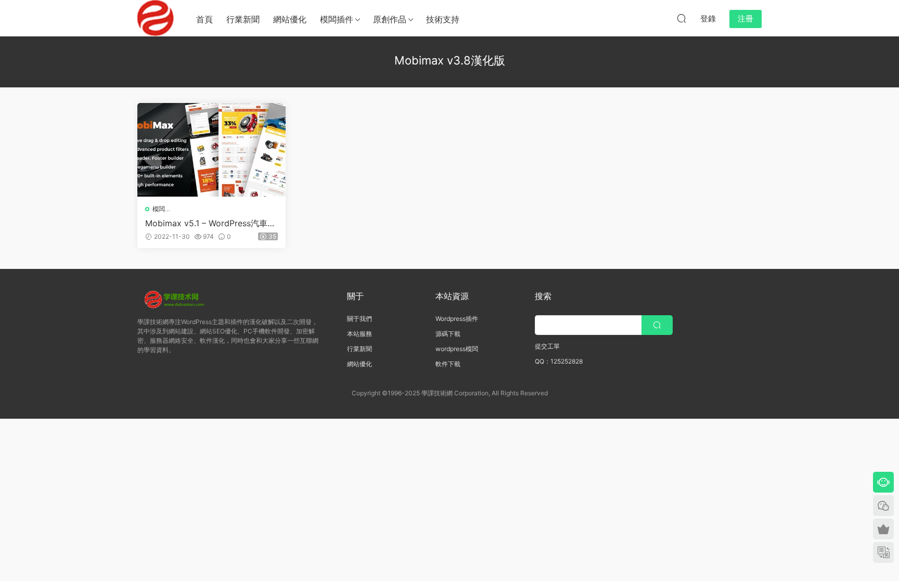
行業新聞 (243, 19)
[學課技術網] (155, 18)
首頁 (204, 19)
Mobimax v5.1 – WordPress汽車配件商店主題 (210, 223)
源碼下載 (447, 334)
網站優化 (289, 19)
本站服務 (359, 334)
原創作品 (389, 19)
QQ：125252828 (559, 361)
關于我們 (359, 318)
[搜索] (681, 18)
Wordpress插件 (456, 318)
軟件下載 (447, 364)
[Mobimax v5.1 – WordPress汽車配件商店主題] (211, 150)
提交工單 (547, 346)
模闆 (158, 209)
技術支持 (442, 19)
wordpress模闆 (456, 349)
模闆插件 (336, 19)
